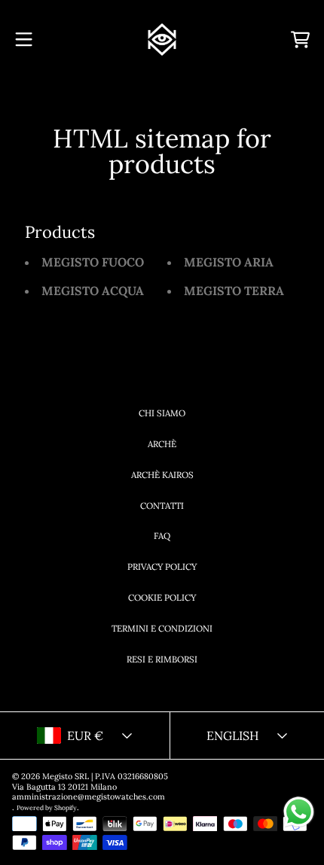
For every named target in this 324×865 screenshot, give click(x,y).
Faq (162, 535)
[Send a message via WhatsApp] (298, 812)
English (232, 735)
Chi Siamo (162, 413)
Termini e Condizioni (162, 628)
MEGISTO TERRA (234, 290)
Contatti (162, 505)
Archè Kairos (162, 474)
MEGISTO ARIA (229, 262)
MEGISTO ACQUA (92, 290)
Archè (162, 443)
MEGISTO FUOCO (92, 262)
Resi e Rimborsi (162, 659)
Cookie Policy (162, 597)
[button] (24, 40)
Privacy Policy (162, 566)
